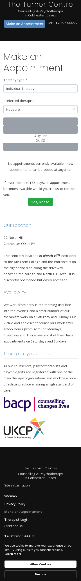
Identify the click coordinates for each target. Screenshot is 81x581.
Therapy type (15, 79)
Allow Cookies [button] (40, 564)
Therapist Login (16, 519)
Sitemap (10, 496)
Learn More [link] (13, 554)
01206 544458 (65, 22)
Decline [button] (40, 574)
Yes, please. (40, 202)
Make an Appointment (24, 23)
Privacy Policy (14, 504)
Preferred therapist (18, 100)
